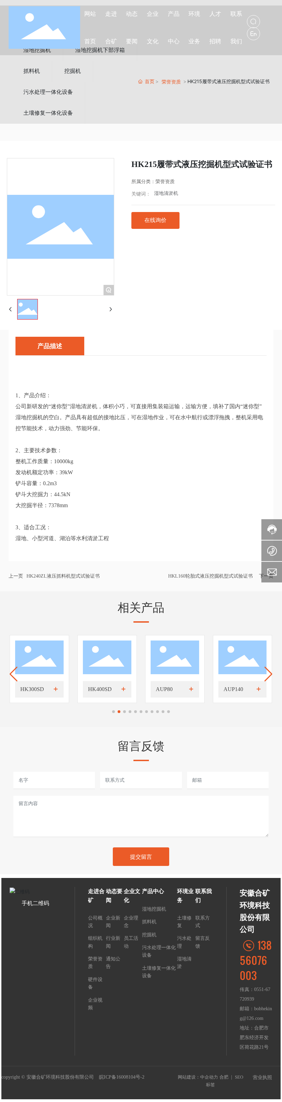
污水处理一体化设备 (48, 92)
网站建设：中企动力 (198, 1077)
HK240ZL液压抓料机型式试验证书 (63, 576)
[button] (113, 711)
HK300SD (32, 689)
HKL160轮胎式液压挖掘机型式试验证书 (210, 576)
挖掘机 (72, 71)
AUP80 (164, 689)
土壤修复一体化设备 (48, 113)
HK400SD (100, 689)
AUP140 (233, 689)
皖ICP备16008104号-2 (121, 1077)
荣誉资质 (171, 82)
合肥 (223, 1077)
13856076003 (256, 960)
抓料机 (31, 71)
